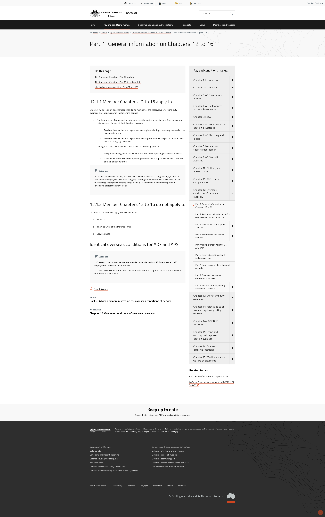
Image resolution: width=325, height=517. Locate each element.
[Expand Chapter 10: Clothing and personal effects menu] (232, 169)
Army (181, 3)
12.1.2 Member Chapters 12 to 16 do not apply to (118, 82)
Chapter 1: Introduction (206, 80)
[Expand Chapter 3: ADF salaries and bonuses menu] (232, 96)
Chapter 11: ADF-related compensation (206, 180)
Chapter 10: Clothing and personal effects (207, 170)
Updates (182, 485)
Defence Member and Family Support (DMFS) (109, 466)
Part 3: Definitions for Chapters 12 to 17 (210, 226)
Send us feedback (315, 3)
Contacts (131, 485)
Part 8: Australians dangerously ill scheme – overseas (210, 287)
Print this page (101, 289)
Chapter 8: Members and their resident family (206, 148)
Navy (164, 3)
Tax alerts (186, 25)
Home (92, 25)
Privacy (170, 485)
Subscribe (140, 415)
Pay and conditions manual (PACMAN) (168, 466)
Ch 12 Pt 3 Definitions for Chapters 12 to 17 (210, 376)
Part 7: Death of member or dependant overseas (208, 277)
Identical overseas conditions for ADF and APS (116, 87)
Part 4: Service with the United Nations (209, 236)
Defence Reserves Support (163, 458)
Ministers (148, 3)
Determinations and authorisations (155, 25)
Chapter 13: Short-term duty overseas (208, 297)
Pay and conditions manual (117, 25)
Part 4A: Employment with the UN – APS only (212, 246)
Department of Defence (100, 446)
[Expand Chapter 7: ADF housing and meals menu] (232, 137)
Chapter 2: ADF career (205, 87)
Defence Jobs (95, 450)
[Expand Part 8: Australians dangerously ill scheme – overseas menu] (232, 287)
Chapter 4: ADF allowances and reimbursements (207, 107)
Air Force (197, 3)
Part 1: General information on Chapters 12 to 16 (209, 206)
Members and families (224, 25)
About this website (98, 485)
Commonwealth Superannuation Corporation (171, 446)
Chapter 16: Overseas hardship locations (205, 348)
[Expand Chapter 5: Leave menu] (232, 117)
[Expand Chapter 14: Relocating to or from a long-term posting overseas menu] (232, 310)
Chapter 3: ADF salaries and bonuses (208, 96)
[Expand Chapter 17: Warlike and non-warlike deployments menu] (232, 359)
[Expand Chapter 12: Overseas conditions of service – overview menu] (232, 193)
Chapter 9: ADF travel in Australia (206, 159)
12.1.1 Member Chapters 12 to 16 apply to (114, 77)
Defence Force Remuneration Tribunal (168, 450)
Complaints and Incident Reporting (104, 454)
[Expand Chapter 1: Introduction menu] (232, 80)
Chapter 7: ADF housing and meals (208, 137)
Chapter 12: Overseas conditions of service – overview (122, 313)
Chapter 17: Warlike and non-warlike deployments (209, 359)
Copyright (144, 485)
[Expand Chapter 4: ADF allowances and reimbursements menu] (232, 107)
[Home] (100, 430)
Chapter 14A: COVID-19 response (205, 322)
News (202, 25)
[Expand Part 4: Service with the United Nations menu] (232, 236)
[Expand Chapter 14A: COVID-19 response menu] (232, 322)
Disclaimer (157, 485)
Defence (132, 3)
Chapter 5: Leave (202, 116)
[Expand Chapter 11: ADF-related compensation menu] (232, 180)
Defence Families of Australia (164, 454)
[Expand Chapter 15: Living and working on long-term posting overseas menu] (232, 335)
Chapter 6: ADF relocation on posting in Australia (209, 126)
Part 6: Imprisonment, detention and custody (212, 267)
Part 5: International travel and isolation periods (210, 256)
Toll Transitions (96, 462)
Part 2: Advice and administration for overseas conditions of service (130, 301)
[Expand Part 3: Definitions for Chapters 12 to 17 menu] (232, 226)
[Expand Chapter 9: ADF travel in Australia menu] (232, 158)
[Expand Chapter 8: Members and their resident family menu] (232, 148)
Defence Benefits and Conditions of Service (170, 462)
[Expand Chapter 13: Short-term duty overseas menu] (232, 297)
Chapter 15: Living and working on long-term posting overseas (205, 335)
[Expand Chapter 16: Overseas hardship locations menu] (232, 348)
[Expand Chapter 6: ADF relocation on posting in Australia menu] (232, 126)
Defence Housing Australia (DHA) (104, 458)
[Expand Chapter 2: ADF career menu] (232, 87)
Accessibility (116, 485)
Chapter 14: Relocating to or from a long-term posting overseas (208, 310)
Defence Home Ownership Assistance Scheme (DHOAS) (114, 470)
